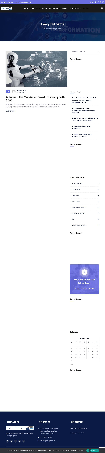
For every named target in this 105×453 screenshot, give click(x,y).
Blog (64, 8)
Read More (9, 111)
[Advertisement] (84, 75)
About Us (35, 8)
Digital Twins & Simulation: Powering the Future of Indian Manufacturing (85, 120)
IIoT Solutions (76, 201)
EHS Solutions (76, 189)
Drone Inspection (77, 183)
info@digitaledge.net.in (47, 441)
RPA (8, 91)
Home (26, 8)
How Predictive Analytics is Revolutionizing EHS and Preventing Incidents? (83, 110)
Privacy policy (94, 450)
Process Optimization (78, 213)
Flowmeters (75, 195)
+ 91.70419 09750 (46, 437)
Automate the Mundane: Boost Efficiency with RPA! (35, 98)
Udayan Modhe (21, 90)
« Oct (71, 364)
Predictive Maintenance (79, 207)
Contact (86, 8)
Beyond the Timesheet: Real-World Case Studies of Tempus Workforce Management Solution (85, 100)
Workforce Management (79, 225)
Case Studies (74, 8)
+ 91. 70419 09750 (84, 288)
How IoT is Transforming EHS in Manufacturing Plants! (82, 136)
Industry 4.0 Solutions (50, 8)
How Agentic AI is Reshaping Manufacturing (81, 128)
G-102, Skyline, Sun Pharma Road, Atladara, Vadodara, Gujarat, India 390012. (49, 431)
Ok (88, 450)
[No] (103, 450)
